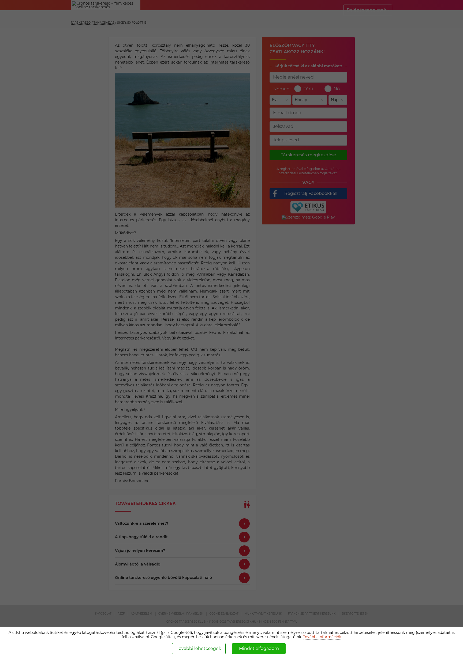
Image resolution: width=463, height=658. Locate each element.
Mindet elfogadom (259, 648)
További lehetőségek (199, 648)
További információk (322, 636)
